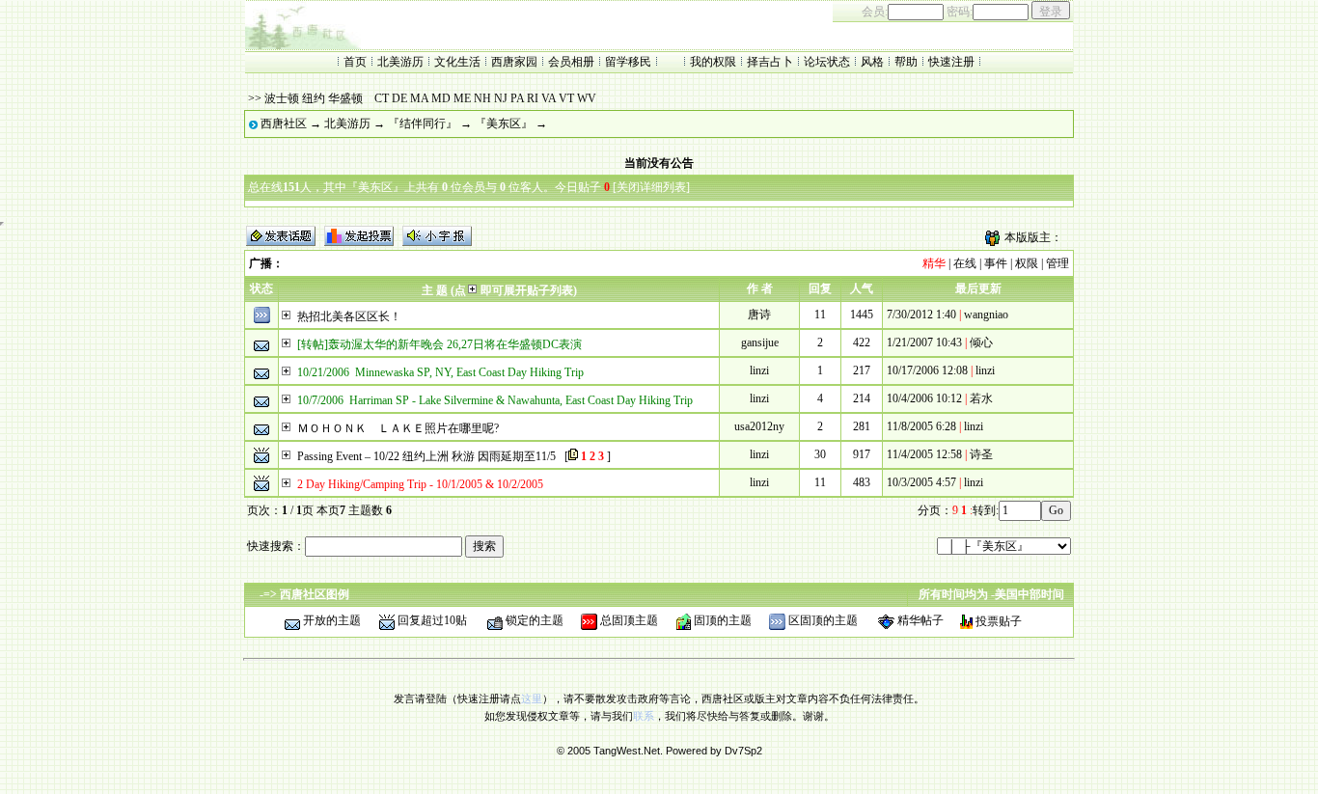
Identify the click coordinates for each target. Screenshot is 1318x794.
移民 (639, 61)
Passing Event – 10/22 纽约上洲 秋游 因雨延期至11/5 (426, 456)
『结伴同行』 (422, 123)
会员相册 (571, 61)
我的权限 (713, 61)
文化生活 (457, 61)
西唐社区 (284, 123)
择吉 (758, 61)
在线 (964, 263)
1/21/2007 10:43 (924, 342)
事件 (995, 263)
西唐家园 (514, 61)
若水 (981, 398)
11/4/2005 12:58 (924, 454)
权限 (1026, 263)
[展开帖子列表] (287, 316)
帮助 (906, 61)
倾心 (981, 342)
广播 (260, 263)
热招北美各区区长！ (349, 316)
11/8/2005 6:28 (921, 426)
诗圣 (981, 454)
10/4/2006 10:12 (924, 398)
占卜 (781, 61)
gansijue (760, 342)
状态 (261, 288)
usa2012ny (759, 426)
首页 (355, 61)
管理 (1057, 263)
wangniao (986, 314)
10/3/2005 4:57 (921, 482)
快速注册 (951, 61)
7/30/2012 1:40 (921, 314)
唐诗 (759, 314)
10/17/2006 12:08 (927, 370)
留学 (616, 61)
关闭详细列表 (651, 187)
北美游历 (400, 61)
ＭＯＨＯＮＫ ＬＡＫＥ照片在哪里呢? (398, 428)
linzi (759, 370)
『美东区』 (504, 123)
